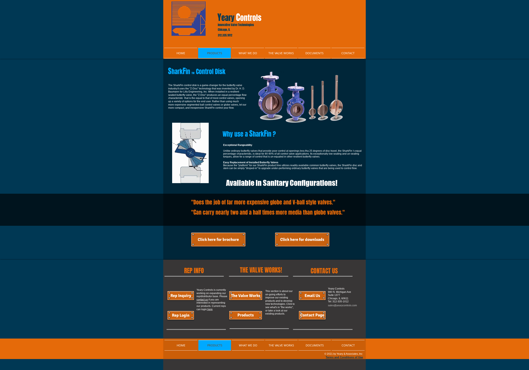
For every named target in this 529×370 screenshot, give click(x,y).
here (210, 309)
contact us (202, 299)
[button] (312, 295)
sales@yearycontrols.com (342, 305)
